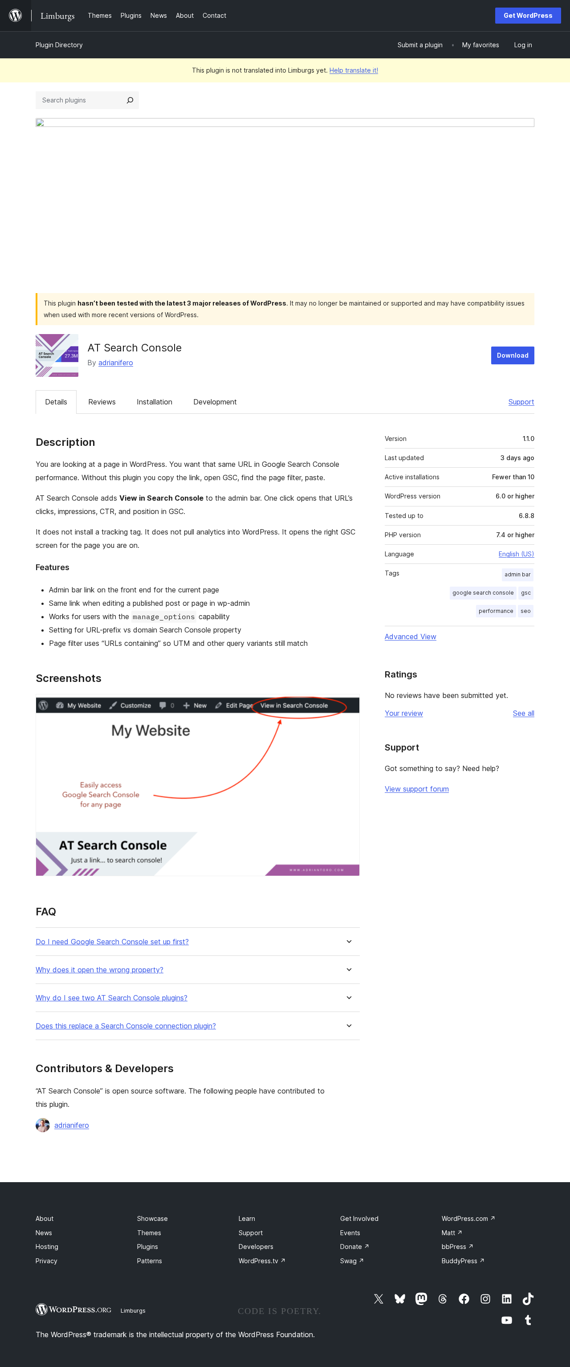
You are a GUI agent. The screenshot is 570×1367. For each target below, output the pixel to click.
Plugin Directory (59, 45)
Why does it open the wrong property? (99, 970)
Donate (355, 1246)
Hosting (47, 1246)
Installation (154, 401)
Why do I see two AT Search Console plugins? (111, 998)
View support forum (417, 788)
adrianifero (115, 362)
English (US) (516, 554)
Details (56, 401)
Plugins (147, 1246)
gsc (526, 592)
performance (496, 611)
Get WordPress (528, 15)
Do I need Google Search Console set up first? (112, 942)
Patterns (149, 1261)
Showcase (152, 1218)
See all (523, 713)
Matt (452, 1232)
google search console (483, 592)
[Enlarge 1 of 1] (347, 706)
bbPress (458, 1246)
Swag (352, 1261)
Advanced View (410, 636)
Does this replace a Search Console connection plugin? (126, 1026)
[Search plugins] (130, 100)
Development (215, 401)
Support (521, 401)
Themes (149, 1232)
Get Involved (359, 1218)
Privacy (46, 1261)
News (44, 1232)
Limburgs (133, 1310)
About (44, 1218)
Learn (247, 1218)
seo (526, 611)
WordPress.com (469, 1218)
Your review (404, 713)
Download (513, 355)
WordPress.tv (262, 1261)
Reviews (102, 401)
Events (350, 1232)
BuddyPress (463, 1261)
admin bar (518, 574)
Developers (256, 1246)
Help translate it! (354, 70)
